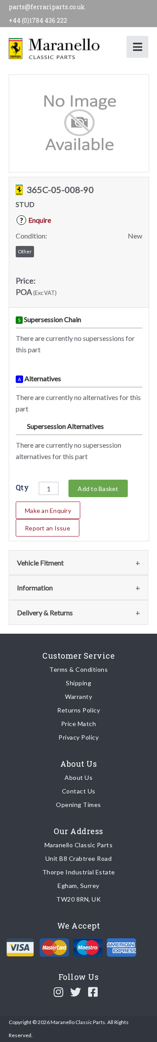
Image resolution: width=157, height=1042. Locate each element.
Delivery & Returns (45, 612)
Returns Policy (78, 710)
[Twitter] (76, 991)
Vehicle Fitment (40, 562)
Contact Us (79, 791)
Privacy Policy (78, 737)
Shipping (78, 683)
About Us (78, 777)
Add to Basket (98, 488)
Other (25, 251)
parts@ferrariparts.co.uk (47, 7)
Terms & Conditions (78, 669)
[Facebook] (93, 991)
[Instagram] (59, 991)
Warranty (78, 696)
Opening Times (78, 804)
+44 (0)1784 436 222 (38, 20)
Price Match (78, 723)
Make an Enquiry (48, 510)
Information (35, 587)
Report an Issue (47, 528)
